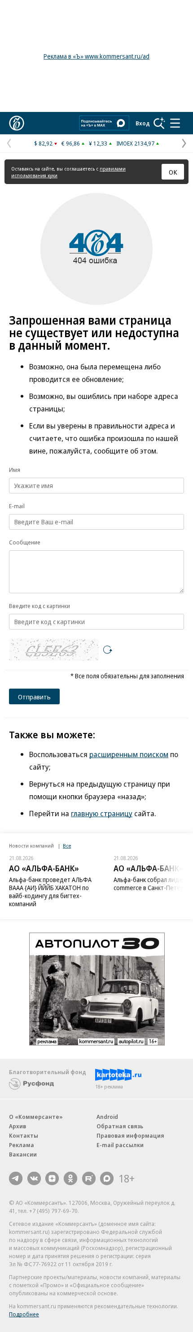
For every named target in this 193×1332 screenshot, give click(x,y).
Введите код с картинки (39, 605)
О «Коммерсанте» (36, 1117)
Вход (143, 123)
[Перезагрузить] (107, 649)
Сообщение (24, 542)
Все (67, 845)
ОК (173, 171)
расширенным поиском (128, 754)
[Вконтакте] (34, 1178)
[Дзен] (52, 1178)
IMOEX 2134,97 (135, 143)
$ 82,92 (43, 143)
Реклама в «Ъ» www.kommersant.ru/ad (96, 56)
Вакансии (23, 1154)
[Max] (107, 1178)
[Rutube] (89, 1178)
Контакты (23, 1135)
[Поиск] (159, 123)
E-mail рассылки (120, 1145)
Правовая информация (130, 1135)
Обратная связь (119, 1126)
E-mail (17, 506)
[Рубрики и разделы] (175, 123)
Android (107, 1117)
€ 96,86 (70, 143)
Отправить (34, 696)
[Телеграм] (15, 1178)
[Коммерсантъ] (16, 123)
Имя (14, 469)
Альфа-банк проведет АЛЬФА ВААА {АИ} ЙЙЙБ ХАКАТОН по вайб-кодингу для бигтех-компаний (50, 891)
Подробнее (24, 1314)
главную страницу (101, 813)
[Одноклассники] (70, 1178)
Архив (17, 1126)
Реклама (21, 1145)
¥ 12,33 (98, 143)
